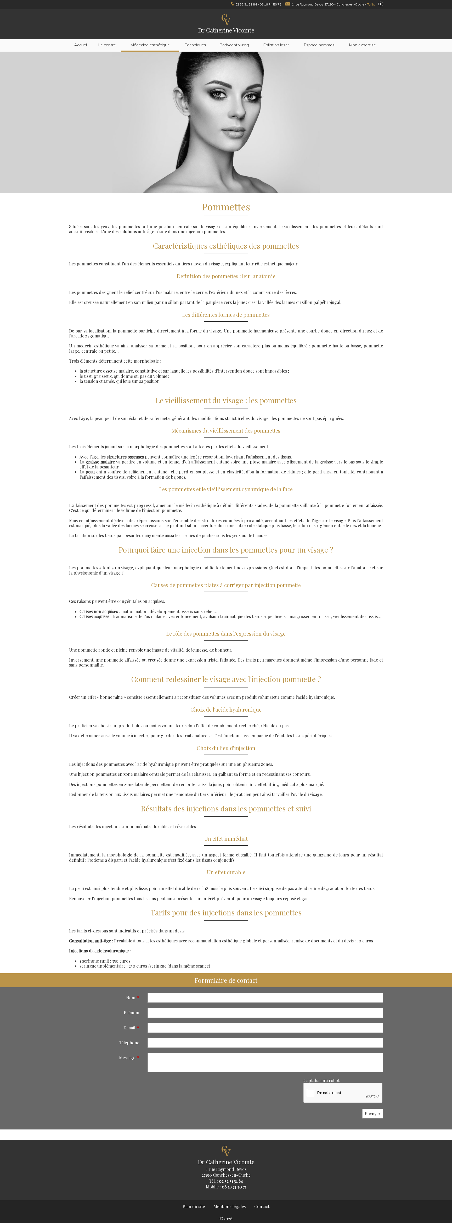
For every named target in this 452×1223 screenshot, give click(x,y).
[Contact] (286, 4)
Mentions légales (229, 1206)
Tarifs (371, 4)
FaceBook (380, 4)
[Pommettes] (226, 123)
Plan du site (194, 1206)
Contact (261, 1206)
